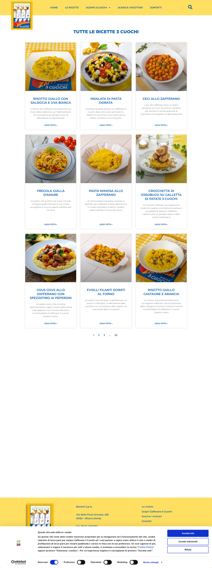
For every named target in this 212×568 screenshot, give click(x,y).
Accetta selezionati (187, 541)
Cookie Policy (145, 547)
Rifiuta (188, 549)
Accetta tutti (188, 533)
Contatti (156, 7)
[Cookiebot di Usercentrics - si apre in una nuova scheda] (18, 562)
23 (117, 335)
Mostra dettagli (151, 562)
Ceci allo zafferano (161, 99)
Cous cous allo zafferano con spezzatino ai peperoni (51, 294)
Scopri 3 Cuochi (96, 7)
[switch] (81, 562)
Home (54, 7)
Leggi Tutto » (50, 125)
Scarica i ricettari (130, 7)
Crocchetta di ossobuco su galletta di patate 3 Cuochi (161, 195)
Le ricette (72, 7)
